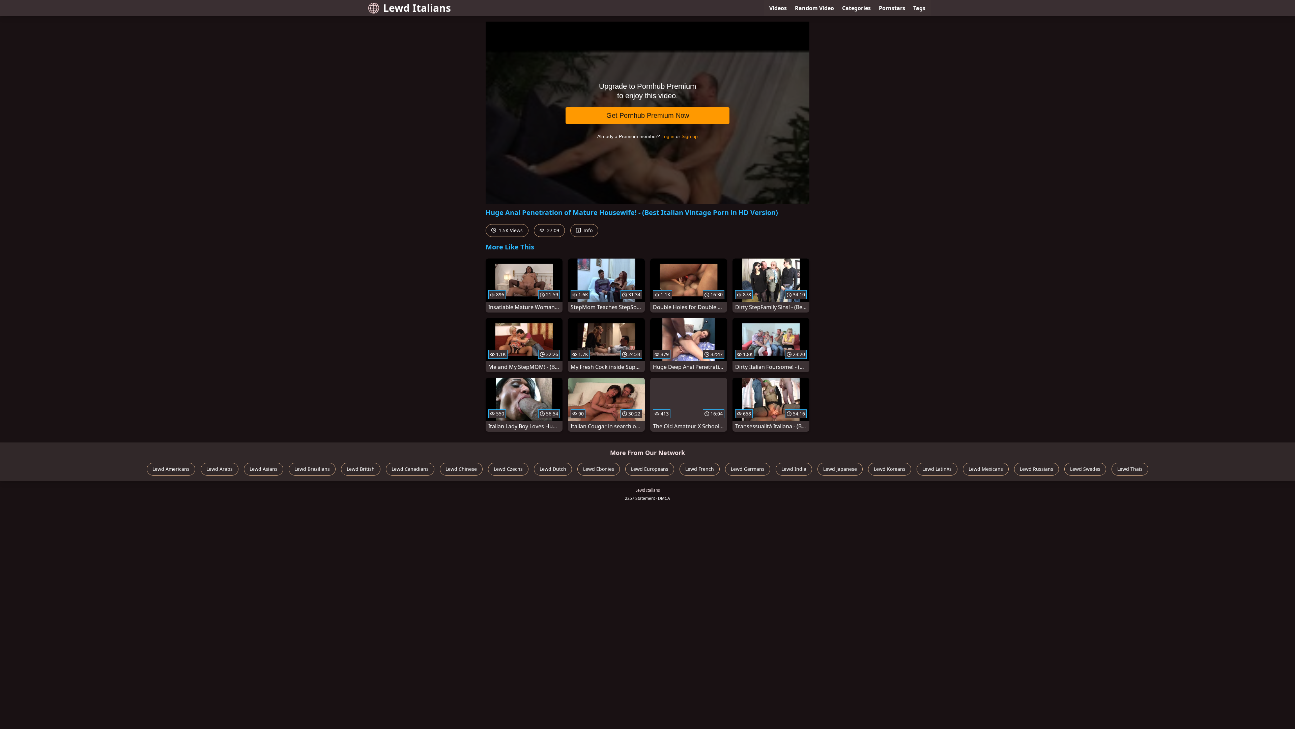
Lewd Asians (264, 469)
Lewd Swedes (1085, 469)
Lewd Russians (1036, 469)
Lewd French (699, 469)
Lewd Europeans (649, 469)
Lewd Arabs (219, 469)
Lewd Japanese (840, 469)
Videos (778, 8)
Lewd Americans (171, 469)
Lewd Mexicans (986, 469)
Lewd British (361, 469)
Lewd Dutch (553, 469)
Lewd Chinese (461, 469)
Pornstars (892, 8)
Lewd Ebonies (598, 469)
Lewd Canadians (410, 469)
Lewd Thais (1130, 469)
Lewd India (793, 469)
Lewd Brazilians (312, 469)
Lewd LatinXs (937, 469)
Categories (856, 8)
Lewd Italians (417, 8)
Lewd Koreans (889, 469)
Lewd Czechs (508, 469)
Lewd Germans (748, 469)
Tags (919, 8)
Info (587, 230)
